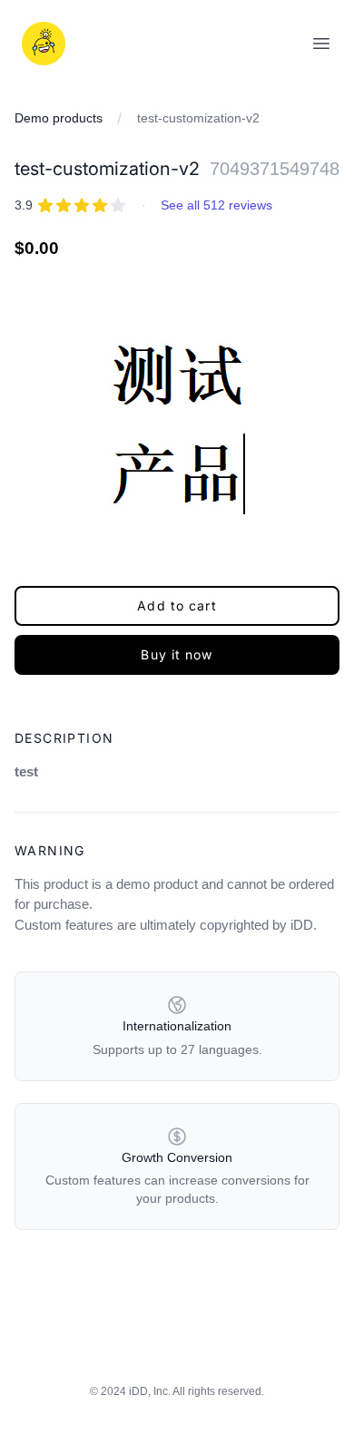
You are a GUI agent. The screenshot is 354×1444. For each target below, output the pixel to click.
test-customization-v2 (198, 118)
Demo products (59, 118)
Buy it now (176, 654)
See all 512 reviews (216, 205)
